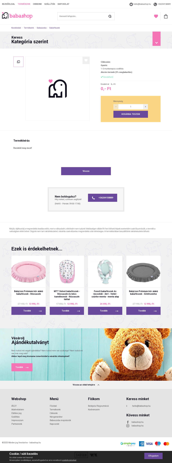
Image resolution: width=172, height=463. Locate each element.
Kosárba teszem (130, 114)
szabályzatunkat (69, 460)
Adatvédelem (17, 409)
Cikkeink (37, 4)
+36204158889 (105, 197)
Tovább (27, 310)
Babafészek (54, 28)
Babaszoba (41, 28)
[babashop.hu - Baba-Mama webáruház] (17, 18)
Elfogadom (153, 456)
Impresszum (17, 420)
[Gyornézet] (18, 283)
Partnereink (16, 424)
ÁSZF (14, 406)
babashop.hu (138, 422)
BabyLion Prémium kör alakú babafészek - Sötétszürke (143, 292)
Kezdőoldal (8, 4)
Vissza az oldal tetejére (84, 385)
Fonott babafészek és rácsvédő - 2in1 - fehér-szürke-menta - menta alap (105, 294)
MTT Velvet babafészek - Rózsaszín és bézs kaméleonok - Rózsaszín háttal (67, 295)
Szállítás (49, 4)
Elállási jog (16, 413)
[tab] (86, 40)
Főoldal (53, 406)
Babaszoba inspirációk (60, 420)
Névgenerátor (56, 417)
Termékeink (24, 4)
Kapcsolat (63, 4)
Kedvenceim (94, 409)
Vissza (86, 171)
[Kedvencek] (156, 16)
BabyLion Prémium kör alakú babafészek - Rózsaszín (28, 292)
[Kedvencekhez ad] (86, 60)
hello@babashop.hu (141, 406)
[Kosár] (165, 16)
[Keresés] (110, 16)
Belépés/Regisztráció (98, 406)
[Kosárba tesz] (38, 283)
